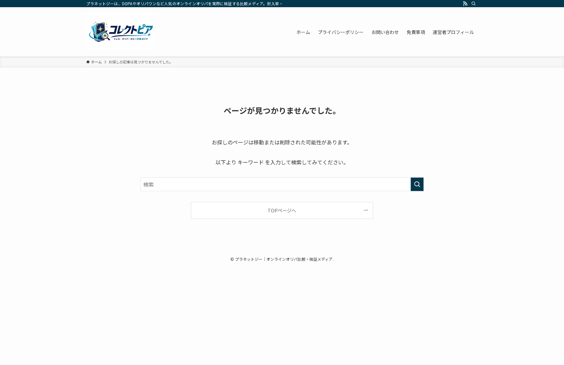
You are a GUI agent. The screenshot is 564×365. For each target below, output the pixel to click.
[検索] (473, 3)
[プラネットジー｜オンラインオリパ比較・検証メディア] (120, 31)
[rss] (465, 3)
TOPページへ (282, 210)
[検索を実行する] (417, 184)
